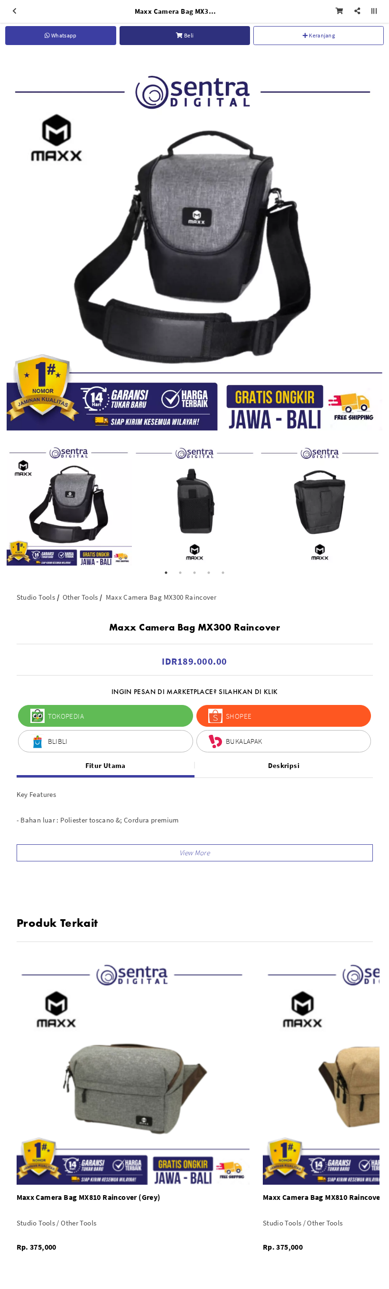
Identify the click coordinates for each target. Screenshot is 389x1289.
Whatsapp (63, 35)
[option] (194, 242)
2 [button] (180, 572)
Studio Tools (36, 597)
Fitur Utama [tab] (105, 765)
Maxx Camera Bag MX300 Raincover (161, 597)
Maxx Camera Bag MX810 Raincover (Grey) (89, 1197)
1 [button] (166, 572)
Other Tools (80, 597)
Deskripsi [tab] (283, 765)
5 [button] (223, 572)
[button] (195, 852)
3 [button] (194, 572)
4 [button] (208, 572)
